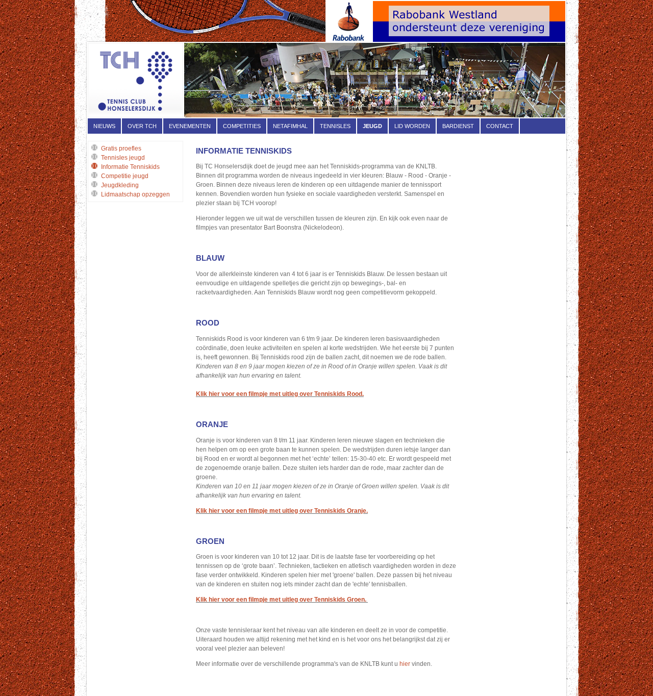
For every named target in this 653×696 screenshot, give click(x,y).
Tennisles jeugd (123, 157)
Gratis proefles (121, 148)
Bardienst (458, 126)
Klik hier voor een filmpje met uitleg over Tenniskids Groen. (282, 599)
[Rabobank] (445, 40)
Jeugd (372, 126)
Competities (242, 126)
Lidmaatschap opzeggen (135, 194)
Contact (499, 126)
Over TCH (142, 126)
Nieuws (104, 126)
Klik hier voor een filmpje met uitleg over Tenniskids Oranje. (282, 510)
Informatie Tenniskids (130, 166)
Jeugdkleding (120, 185)
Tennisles (335, 126)
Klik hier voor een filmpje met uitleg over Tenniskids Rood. (280, 393)
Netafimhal (290, 126)
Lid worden (412, 126)
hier (405, 663)
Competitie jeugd (124, 176)
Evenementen (190, 126)
